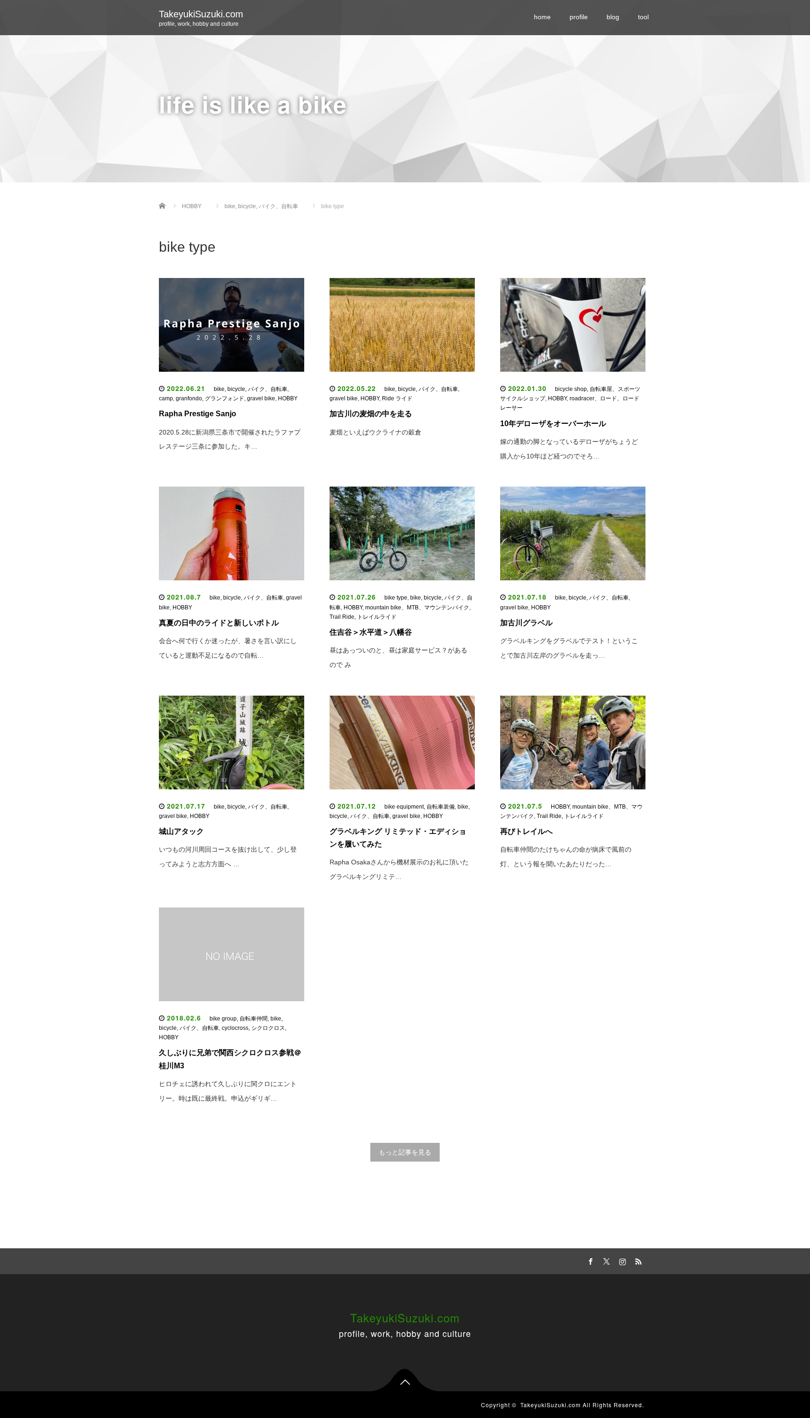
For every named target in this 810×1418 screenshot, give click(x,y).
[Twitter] (605, 1260)
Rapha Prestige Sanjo (197, 414)
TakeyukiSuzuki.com (201, 14)
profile (579, 17)
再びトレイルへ (526, 831)
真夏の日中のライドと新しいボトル (219, 623)
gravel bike (261, 398)
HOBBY (288, 398)
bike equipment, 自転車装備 (419, 806)
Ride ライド (400, 398)
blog (613, 17)
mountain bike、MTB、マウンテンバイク (417, 607)
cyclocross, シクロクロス (253, 1028)
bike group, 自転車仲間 (239, 1018)
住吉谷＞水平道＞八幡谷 (371, 632)
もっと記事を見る (405, 1152)
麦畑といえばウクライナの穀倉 (375, 432)
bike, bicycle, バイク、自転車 (250, 389)
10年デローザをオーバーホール (553, 424)
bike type (395, 597)
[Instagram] (621, 1260)
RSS (637, 1260)
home (542, 17)
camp (166, 398)
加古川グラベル (526, 623)
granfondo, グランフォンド (210, 398)
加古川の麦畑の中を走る (371, 414)
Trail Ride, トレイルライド (363, 617)
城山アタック (181, 831)
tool (643, 17)
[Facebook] (589, 1260)
